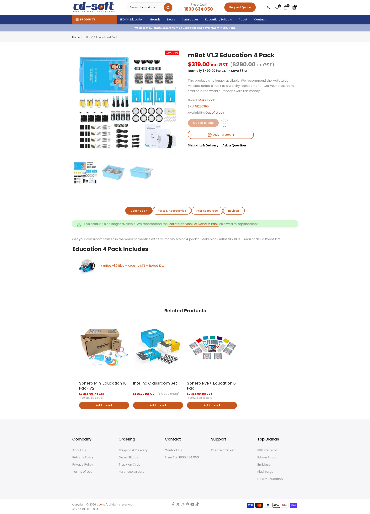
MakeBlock (206, 100)
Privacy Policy (82, 464)
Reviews (234, 211)
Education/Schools (218, 19)
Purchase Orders (131, 472)
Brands (155, 19)
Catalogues (190, 19)
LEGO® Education (132, 19)
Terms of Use (82, 472)
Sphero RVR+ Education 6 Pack (211, 386)
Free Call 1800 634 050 (182, 457)
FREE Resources (207, 211)
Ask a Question (234, 145)
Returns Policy (83, 457)
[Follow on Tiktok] (197, 505)
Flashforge (265, 472)
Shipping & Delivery (203, 145)
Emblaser (264, 464)
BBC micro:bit (267, 450)
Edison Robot (267, 457)
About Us (79, 450)
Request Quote (240, 7)
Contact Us (173, 450)
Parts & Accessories (172, 211)
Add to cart (104, 405)
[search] (168, 7)
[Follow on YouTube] (192, 505)
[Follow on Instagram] (183, 505)
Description (138, 211)
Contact (260, 19)
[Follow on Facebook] (173, 505)
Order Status (128, 457)
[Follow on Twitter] (178, 505)
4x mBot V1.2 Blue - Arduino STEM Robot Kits (131, 265)
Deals (171, 19)
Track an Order (130, 464)
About (243, 19)
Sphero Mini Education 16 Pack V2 (103, 386)
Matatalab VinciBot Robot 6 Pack (193, 224)
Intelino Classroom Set (155, 383)
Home (76, 37)
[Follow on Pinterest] (187, 505)
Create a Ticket (223, 450)
